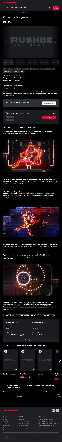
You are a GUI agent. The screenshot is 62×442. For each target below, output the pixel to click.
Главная (5, 13)
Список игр (12, 13)
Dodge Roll (17, 80)
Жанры (4, 428)
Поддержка (21, 419)
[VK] (53, 410)
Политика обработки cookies (45, 421)
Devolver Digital (18, 83)
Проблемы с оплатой (24, 423)
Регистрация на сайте (24, 428)
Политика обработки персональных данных (48, 423)
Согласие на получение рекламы (46, 425)
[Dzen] (57, 410)
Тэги (4, 430)
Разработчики (6, 425)
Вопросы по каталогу (24, 425)
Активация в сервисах (24, 430)
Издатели (5, 423)
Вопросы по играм (23, 421)
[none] (49, 8)
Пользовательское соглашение (45, 419)
